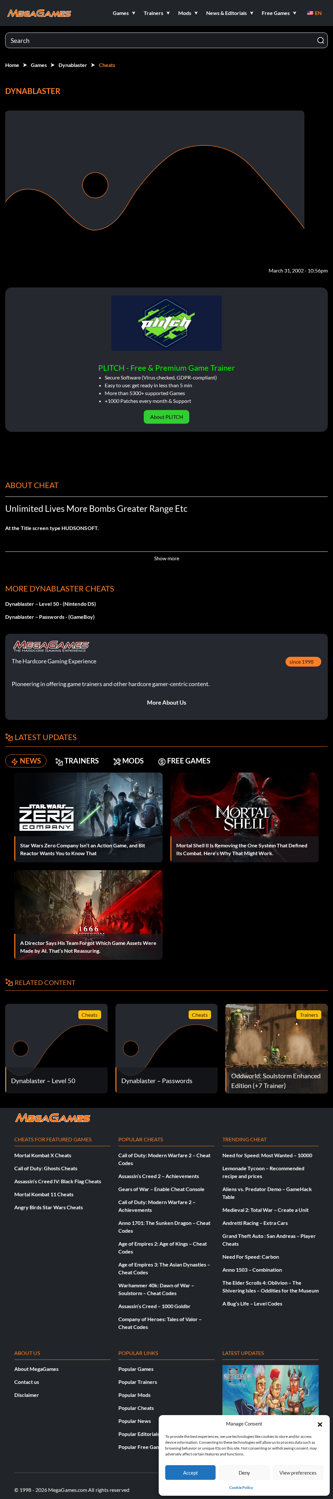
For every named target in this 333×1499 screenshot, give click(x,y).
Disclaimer (26, 1395)
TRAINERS (81, 760)
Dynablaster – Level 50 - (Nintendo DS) (50, 604)
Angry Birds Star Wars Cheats (48, 1207)
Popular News (134, 1421)
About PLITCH (166, 417)
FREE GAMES (188, 760)
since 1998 (301, 661)
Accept (190, 1473)
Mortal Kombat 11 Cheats (43, 1194)
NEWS (30, 760)
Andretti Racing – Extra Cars (255, 1223)
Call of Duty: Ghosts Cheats (45, 1168)
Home (12, 65)
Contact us (26, 1382)
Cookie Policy (241, 1487)
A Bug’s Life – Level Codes (252, 1303)
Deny (244, 1473)
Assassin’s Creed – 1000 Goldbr (154, 1306)
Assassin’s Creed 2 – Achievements (158, 1176)
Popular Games (135, 1369)
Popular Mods (134, 1395)
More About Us (166, 702)
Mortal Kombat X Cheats (42, 1155)
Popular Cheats (136, 1408)
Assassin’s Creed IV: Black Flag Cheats (57, 1181)
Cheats (107, 65)
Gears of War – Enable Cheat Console (161, 1189)
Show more (166, 558)
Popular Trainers (137, 1382)
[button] (320, 1423)
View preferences (298, 1473)
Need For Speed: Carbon (250, 1257)
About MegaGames (36, 1369)
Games (39, 65)
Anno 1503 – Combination (252, 1270)
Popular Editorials (138, 1434)
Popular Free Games (142, 1447)
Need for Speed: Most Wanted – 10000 (267, 1155)
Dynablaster (73, 65)
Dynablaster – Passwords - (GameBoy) (50, 617)
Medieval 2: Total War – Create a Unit (265, 1210)
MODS (133, 760)
